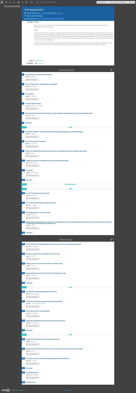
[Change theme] (32, 2)
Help (65, 390)
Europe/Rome (103, 2)
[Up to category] (14, 2)
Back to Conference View (48, 2)
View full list (41, 63)
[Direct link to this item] (76, 70)
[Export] (26, 2)
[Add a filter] (22, 2)
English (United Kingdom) (119, 2)
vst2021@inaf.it (40, 60)
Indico (19, 390)
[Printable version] (19, 2)
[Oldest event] (6, 2)
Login (132, 2)
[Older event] (10, 2)
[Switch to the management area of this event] (37, 2)
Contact (70, 390)
